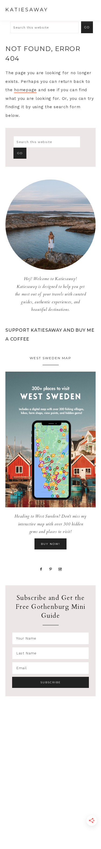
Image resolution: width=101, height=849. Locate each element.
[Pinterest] (51, 568)
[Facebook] (41, 568)
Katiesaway (26, 10)
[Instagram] (60, 568)
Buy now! (50, 544)
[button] (90, 9)
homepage (25, 89)
